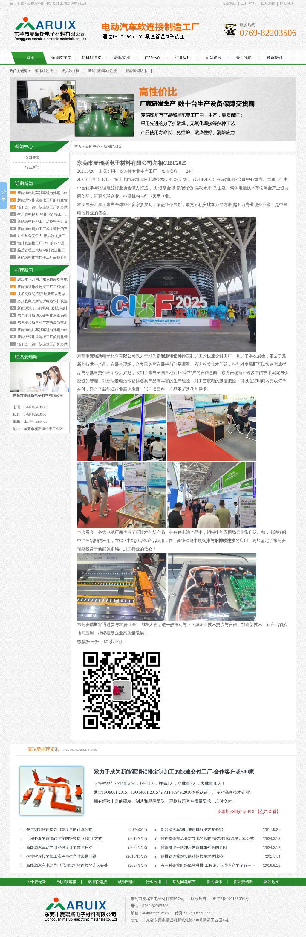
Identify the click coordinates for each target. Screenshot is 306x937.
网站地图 (287, 3)
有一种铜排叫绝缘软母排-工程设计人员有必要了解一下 (208, 865)
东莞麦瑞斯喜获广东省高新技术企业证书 (49, 323)
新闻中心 (92, 146)
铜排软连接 (61, 57)
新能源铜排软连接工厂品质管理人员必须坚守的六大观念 (62, 257)
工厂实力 (248, 3)
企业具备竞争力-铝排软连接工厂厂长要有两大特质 (57, 236)
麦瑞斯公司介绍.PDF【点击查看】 (249, 811)
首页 (30, 57)
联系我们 (274, 57)
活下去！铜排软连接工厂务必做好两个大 (49, 344)
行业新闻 (32, 167)
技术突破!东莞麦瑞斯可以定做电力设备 (48, 294)
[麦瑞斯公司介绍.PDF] (49, 791)
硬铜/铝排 (122, 57)
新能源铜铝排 (136, 71)
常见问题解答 (184, 882)
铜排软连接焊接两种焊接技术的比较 (192, 856)
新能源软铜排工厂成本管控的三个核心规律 (51, 229)
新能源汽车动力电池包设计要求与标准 (59, 847)
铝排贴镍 (139, 540)
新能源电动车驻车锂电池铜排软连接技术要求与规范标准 (62, 193)
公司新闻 (32, 158)
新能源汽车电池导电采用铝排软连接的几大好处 (67, 865)
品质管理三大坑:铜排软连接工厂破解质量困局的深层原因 (62, 250)
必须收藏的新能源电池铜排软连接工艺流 (49, 301)
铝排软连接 (91, 57)
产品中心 (152, 57)
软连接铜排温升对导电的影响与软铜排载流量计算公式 (207, 838)
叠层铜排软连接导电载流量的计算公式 (59, 829)
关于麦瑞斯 (36, 882)
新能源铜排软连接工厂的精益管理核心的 (49, 337)
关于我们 (244, 57)
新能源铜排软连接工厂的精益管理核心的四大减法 (56, 200)
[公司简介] (153, 140)
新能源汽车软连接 (102, 71)
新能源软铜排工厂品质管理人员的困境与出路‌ (53, 221)
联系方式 (268, 3)
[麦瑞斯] (80, 910)
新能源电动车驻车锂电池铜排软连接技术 (49, 330)
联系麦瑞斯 (243, 882)
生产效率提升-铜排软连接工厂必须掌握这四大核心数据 (61, 214)
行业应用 (183, 57)
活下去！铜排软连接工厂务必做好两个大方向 (53, 207)
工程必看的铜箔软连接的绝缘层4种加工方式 (64, 838)
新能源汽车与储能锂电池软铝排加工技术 (49, 308)
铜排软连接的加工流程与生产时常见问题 (61, 856)
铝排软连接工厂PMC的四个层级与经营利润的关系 (57, 243)
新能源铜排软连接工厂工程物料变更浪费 (49, 287)
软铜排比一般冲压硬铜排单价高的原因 (194, 847)
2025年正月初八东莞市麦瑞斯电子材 (46, 279)
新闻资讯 (213, 57)
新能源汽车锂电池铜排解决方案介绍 (192, 829)
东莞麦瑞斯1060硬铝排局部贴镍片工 (46, 315)
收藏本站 (229, 3)
